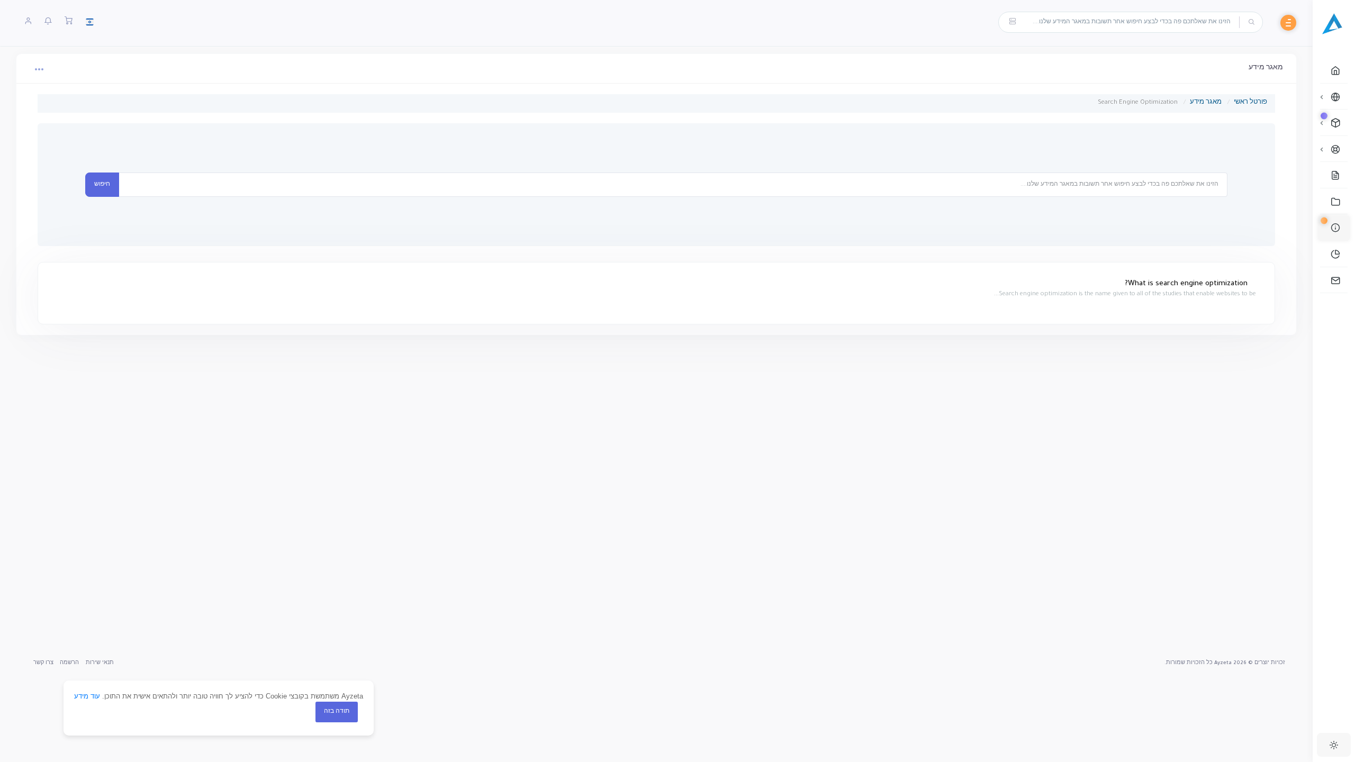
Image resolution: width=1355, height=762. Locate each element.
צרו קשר (43, 663)
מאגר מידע (1206, 102)
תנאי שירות (100, 663)
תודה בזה (336, 712)
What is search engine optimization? (1187, 284)
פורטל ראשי (1250, 102)
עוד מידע (87, 696)
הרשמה (69, 663)
